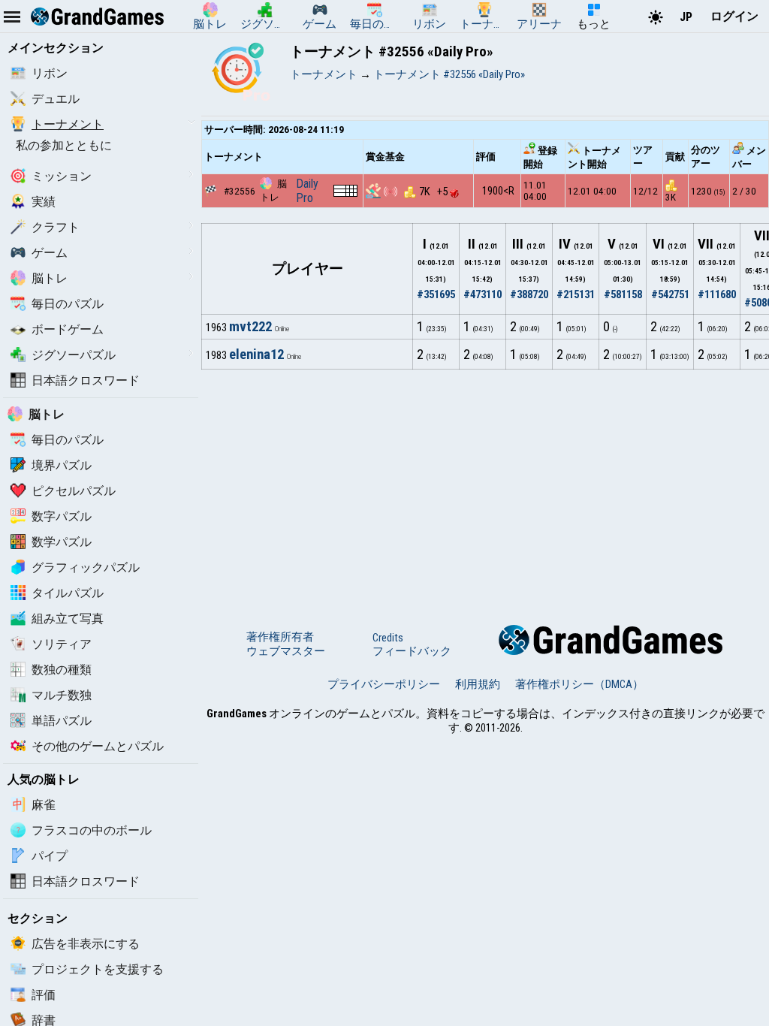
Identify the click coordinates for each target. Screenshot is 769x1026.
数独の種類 (62, 669)
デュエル (56, 99)
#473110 (482, 294)
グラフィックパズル (86, 567)
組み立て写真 (68, 618)
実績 (44, 202)
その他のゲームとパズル (98, 746)
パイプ (50, 856)
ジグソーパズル (74, 355)
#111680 (717, 294)
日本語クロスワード (86, 380)
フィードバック (411, 651)
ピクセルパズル (74, 491)
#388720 (529, 294)
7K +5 (434, 191)
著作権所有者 (280, 637)
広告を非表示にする (86, 944)
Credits (387, 637)
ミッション (62, 176)
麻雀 (44, 805)
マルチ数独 (62, 695)
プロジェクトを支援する (98, 969)
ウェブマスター (285, 651)
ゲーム (50, 253)
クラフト (56, 227)
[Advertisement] (485, 482)
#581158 (623, 294)
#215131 (575, 294)
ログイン (734, 16)
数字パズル (62, 516)
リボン (50, 73)
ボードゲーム (68, 329)
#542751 (670, 294)
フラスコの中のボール (92, 830)
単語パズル (62, 721)
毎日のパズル (68, 304)
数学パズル (62, 542)
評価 (44, 995)
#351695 (436, 294)
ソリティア (62, 644)
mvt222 (250, 326)
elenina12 (256, 354)
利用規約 (477, 684)
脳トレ (50, 278)
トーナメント (68, 124)
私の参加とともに (64, 145)
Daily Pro (307, 191)
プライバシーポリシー (383, 684)
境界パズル (62, 465)
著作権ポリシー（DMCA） (579, 684)
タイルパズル (68, 593)
